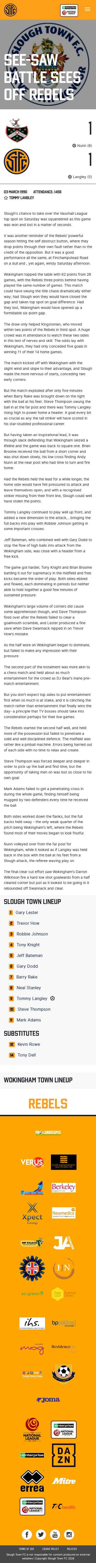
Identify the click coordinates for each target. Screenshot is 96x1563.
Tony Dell (27, 1055)
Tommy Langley (32, 999)
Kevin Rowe (29, 1044)
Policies (72, 1549)
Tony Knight (28, 945)
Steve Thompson (34, 1009)
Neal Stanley (29, 988)
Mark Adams (29, 1020)
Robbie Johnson (32, 934)
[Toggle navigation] (87, 8)
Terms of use (26, 1549)
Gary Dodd (27, 966)
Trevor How (28, 923)
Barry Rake (26, 977)
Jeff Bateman (29, 956)
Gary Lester (27, 913)
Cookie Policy (50, 1549)
